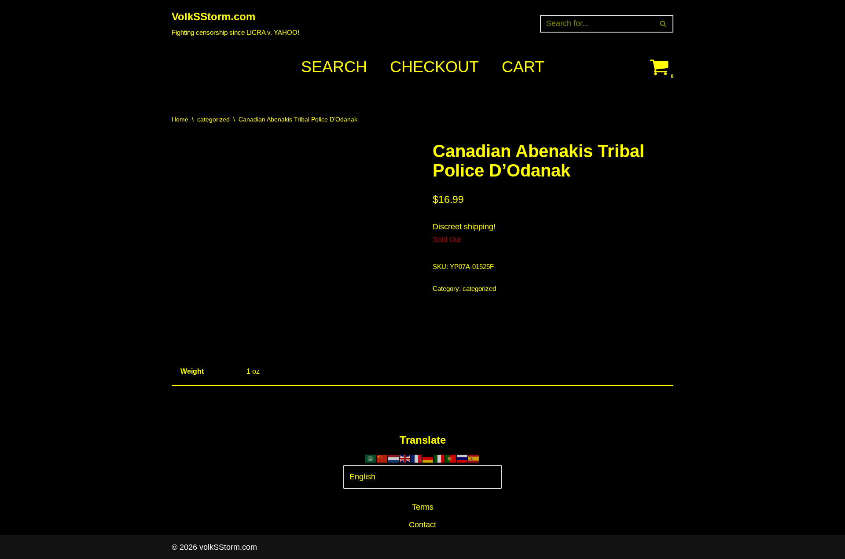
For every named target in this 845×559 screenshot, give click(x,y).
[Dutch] (394, 457)
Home (180, 119)
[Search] (663, 24)
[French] (416, 457)
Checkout (434, 67)
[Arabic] (371, 457)
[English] (405, 457)
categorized (213, 119)
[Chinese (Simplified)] (382, 457)
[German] (428, 457)
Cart (523, 67)
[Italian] (439, 457)
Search (334, 67)
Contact (422, 524)
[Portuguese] (451, 457)
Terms (423, 507)
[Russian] (462, 457)
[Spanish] (474, 457)
